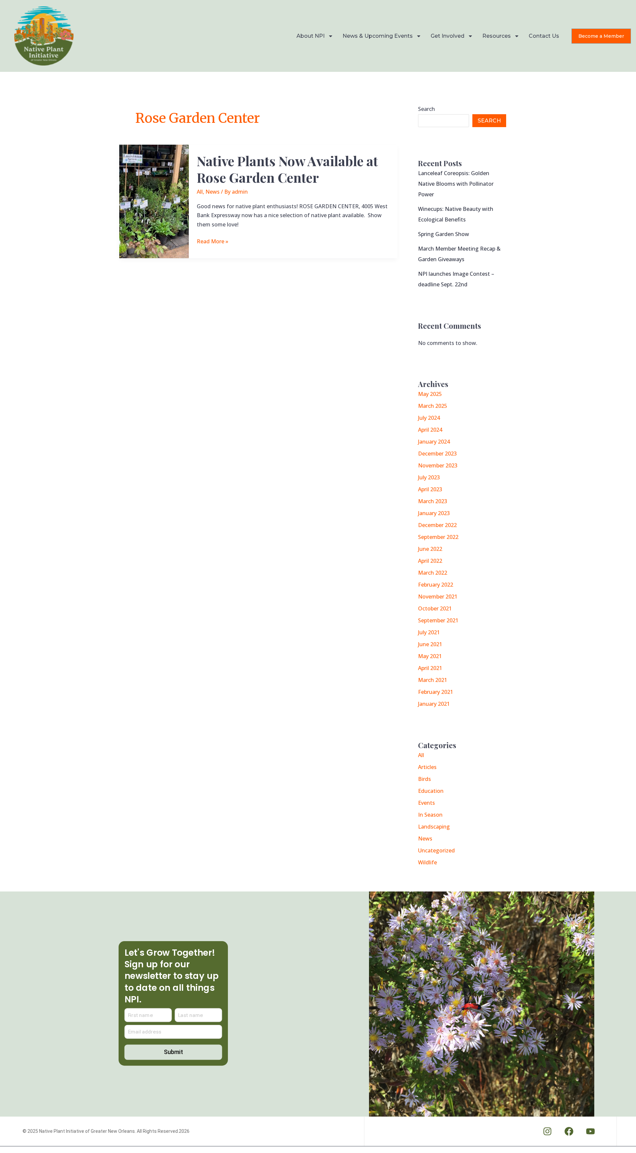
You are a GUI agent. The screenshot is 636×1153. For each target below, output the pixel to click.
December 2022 (437, 525)
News (212, 191)
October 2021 (435, 608)
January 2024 (434, 441)
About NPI (310, 36)
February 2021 (435, 692)
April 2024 (430, 429)
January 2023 (434, 513)
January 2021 (434, 703)
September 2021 (438, 620)
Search (426, 109)
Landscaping (434, 826)
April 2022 (430, 560)
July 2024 (429, 417)
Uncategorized (436, 850)
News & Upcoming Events (378, 36)
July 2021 (429, 632)
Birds (424, 779)
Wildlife (427, 862)
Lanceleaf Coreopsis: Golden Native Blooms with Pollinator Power (456, 183)
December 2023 (437, 453)
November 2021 (437, 596)
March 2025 (432, 405)
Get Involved (447, 36)
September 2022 (438, 537)
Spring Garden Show (443, 234)
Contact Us (544, 36)
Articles (427, 767)
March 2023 (432, 501)
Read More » (212, 241)
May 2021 (430, 656)
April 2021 (430, 668)
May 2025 (430, 394)
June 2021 (430, 644)
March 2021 (432, 680)
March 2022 (432, 572)
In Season (430, 814)
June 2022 (430, 548)
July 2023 (429, 477)
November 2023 (437, 465)
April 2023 (430, 489)
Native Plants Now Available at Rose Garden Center (287, 169)
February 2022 (435, 584)
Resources (496, 36)
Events (426, 802)
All (200, 191)
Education (431, 790)
